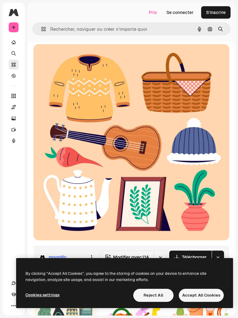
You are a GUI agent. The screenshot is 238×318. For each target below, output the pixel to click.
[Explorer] (14, 76)
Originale (74, 56)
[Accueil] (14, 42)
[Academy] (14, 294)
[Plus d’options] (91, 257)
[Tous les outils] (14, 96)
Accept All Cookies (201, 295)
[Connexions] (14, 283)
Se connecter (180, 12)
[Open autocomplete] (41, 29)
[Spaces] (14, 107)
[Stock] (14, 65)
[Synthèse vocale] (14, 141)
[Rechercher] (14, 53)
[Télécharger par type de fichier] (218, 257)
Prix (153, 12)
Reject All (153, 295)
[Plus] (14, 306)
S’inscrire (216, 12)
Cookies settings (42, 295)
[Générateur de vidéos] (14, 129)
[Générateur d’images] (14, 118)
